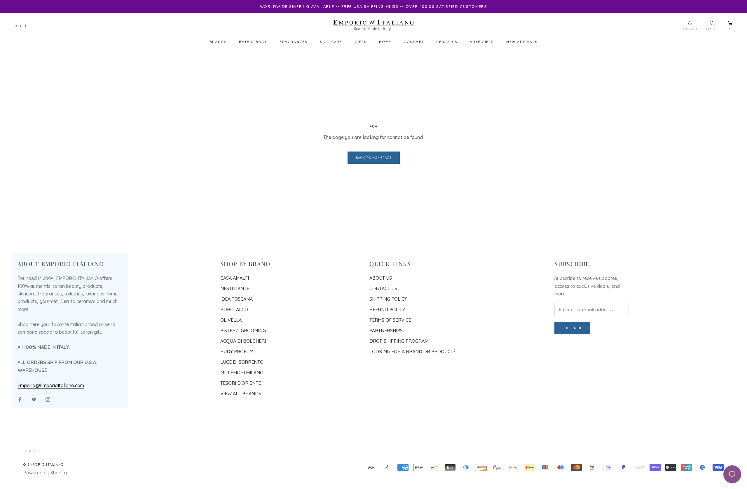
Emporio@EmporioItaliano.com (51, 385)
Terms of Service (390, 320)
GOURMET (414, 41)
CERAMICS (447, 41)
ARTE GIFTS (482, 41)
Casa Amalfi (234, 278)
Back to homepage (374, 158)
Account (690, 28)
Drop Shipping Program (398, 341)
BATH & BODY (253, 41)
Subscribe (572, 328)
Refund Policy (387, 309)
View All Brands (240, 393)
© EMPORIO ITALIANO (43, 464)
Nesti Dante (234, 288)
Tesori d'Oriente (240, 383)
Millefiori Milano (241, 372)
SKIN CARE (331, 41)
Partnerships (386, 330)
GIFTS (361, 41)
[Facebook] (20, 399)
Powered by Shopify (45, 473)
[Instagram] (48, 399)
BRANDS (218, 41)
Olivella (231, 320)
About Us (380, 278)
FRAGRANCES (294, 41)
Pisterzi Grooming (243, 330)
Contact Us (383, 288)
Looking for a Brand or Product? (412, 351)
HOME (385, 41)
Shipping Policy (388, 299)
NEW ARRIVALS (521, 41)
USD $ (21, 26)
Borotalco (234, 309)
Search (712, 28)
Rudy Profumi (237, 351)
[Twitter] (34, 399)
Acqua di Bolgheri (243, 341)
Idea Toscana (236, 299)
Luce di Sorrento (241, 362)
